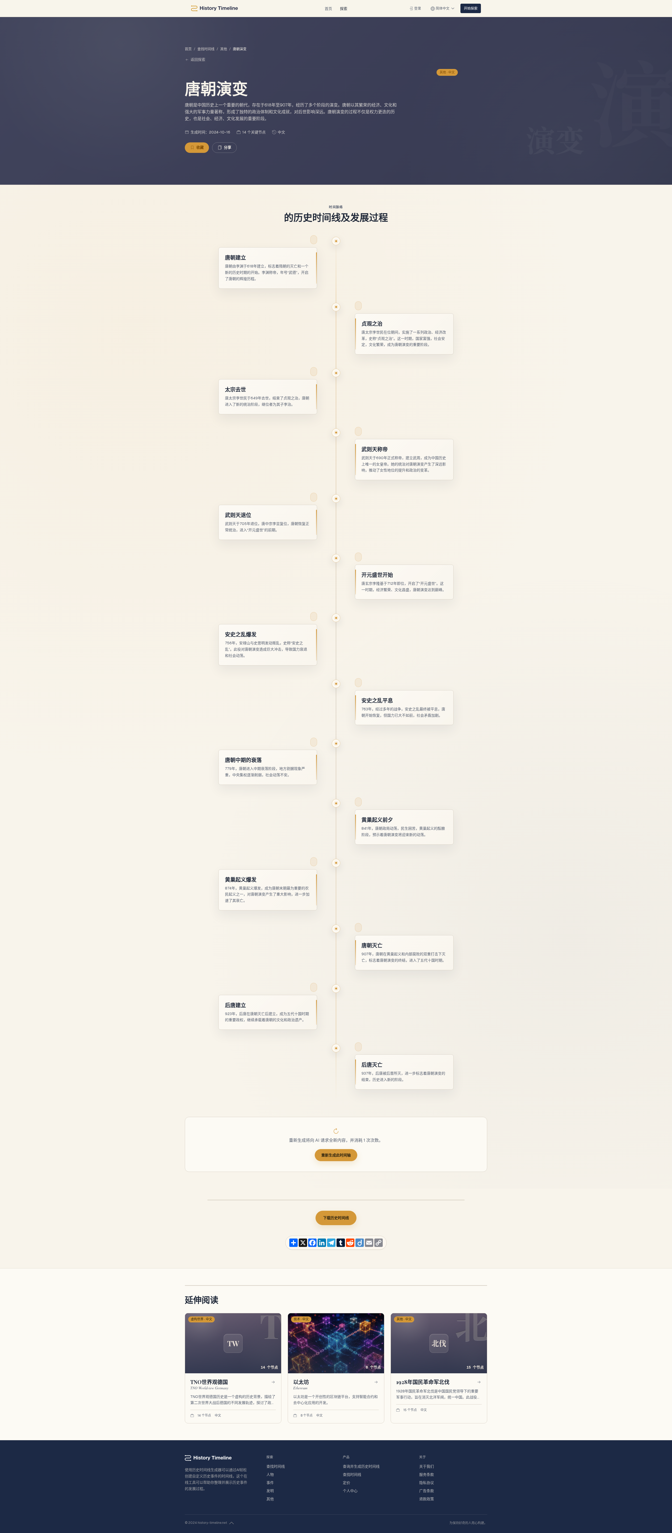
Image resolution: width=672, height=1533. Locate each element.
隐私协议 (426, 1482)
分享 (227, 147)
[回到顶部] (231, 1523)
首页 (328, 8)
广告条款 (426, 1490)
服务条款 (426, 1474)
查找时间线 (205, 49)
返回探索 (198, 59)
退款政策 (426, 1499)
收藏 (200, 147)
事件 (270, 1482)
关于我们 (426, 1466)
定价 (346, 1482)
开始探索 (470, 8)
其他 (223, 49)
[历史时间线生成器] (214, 8)
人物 (270, 1474)
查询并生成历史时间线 (361, 1466)
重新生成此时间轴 (336, 1155)
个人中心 (350, 1490)
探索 (343, 8)
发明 (270, 1490)
